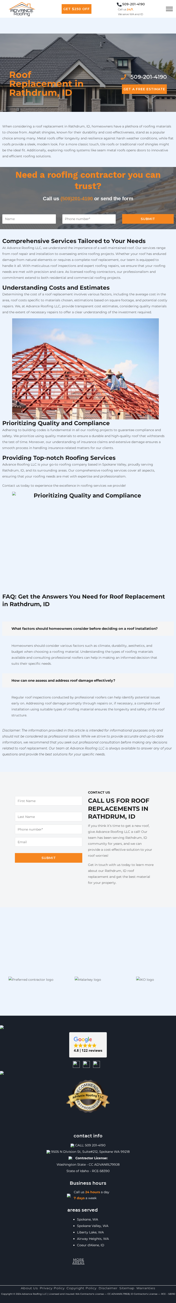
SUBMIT (148, 219)
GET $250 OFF (76, 9)
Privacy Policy (52, 1288)
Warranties (145, 1288)
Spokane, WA (87, 1219)
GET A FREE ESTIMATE (144, 89)
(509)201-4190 (76, 198)
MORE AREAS (78, 1261)
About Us (29, 1288)
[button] (88, 1044)
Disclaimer (108, 1288)
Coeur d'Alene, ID (90, 1245)
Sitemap (127, 1288)
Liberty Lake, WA (90, 1232)
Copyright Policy (81, 1288)
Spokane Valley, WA (92, 1226)
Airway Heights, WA (93, 1239)
